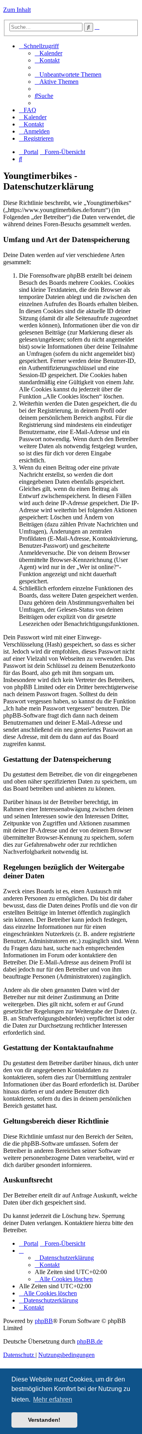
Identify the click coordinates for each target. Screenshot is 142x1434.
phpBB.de (90, 1341)
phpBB (44, 1320)
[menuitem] (48, 53)
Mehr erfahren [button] (52, 1399)
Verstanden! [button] (44, 1420)
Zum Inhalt (17, 9)
